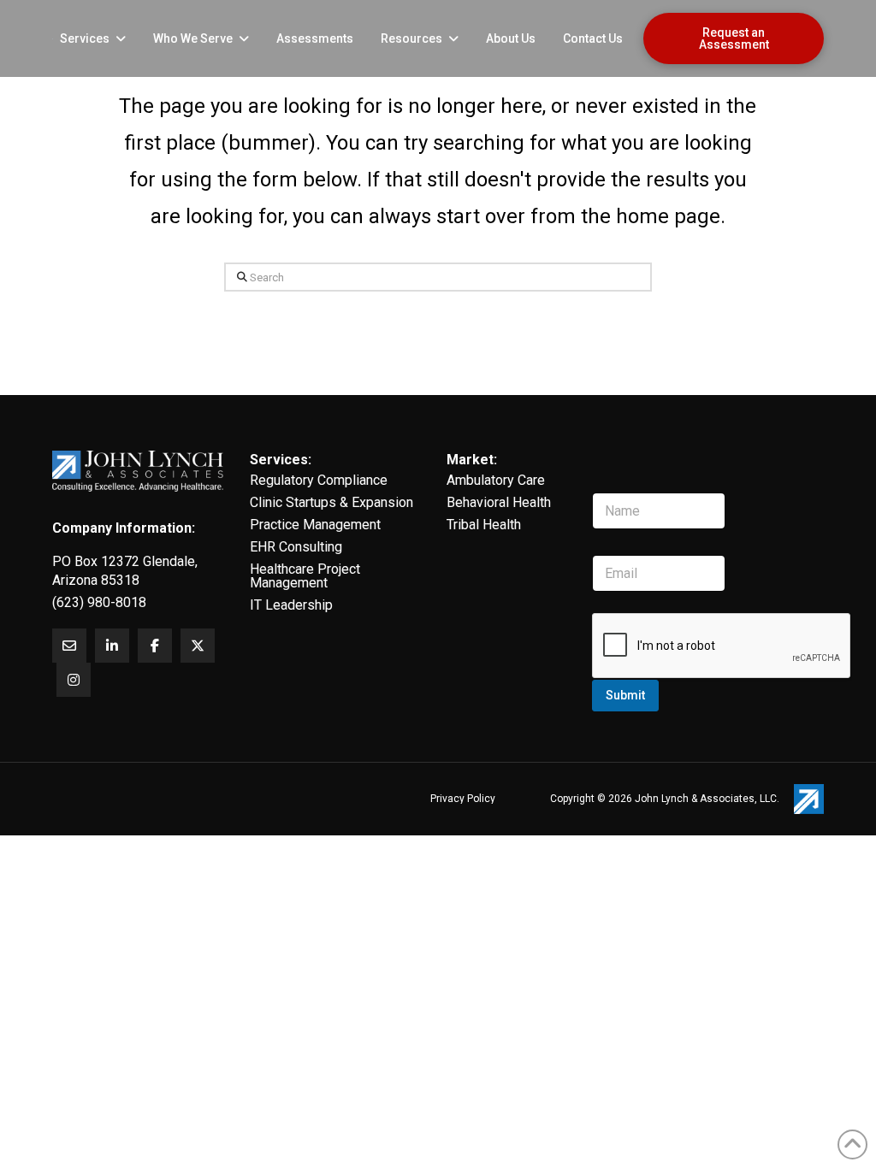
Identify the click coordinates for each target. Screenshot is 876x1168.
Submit (625, 695)
